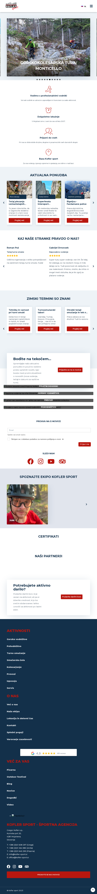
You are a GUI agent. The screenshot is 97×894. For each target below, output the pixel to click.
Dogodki (12, 798)
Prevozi (11, 674)
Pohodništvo (14, 646)
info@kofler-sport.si (18, 854)
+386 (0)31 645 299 (18, 851)
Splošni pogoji (15, 732)
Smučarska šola (16, 660)
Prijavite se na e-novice (70, 370)
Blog (9, 784)
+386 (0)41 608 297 (18, 845)
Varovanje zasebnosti (19, 739)
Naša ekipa (13, 711)
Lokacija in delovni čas (20, 718)
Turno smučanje (16, 653)
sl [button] (85, 6)
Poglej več (19, 220)
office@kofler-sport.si (19, 857)
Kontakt (11, 725)
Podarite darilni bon (71, 597)
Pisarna (11, 770)
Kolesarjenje (14, 667)
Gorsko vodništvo (17, 639)
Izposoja (12, 681)
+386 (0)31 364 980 (18, 848)
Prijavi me (84, 444)
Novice (11, 791)
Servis (10, 688)
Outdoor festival (16, 777)
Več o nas (12, 704)
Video (10, 805)
